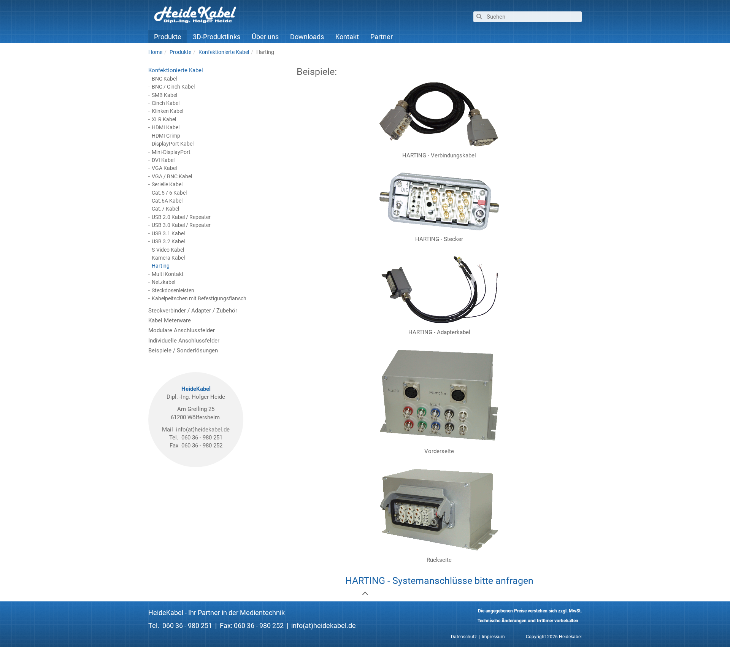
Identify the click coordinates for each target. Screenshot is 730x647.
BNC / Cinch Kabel (173, 87)
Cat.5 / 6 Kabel (169, 193)
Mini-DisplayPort (171, 152)
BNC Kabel (164, 79)
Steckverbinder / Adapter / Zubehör (192, 310)
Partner (381, 37)
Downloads (307, 37)
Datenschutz (464, 636)
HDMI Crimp (166, 136)
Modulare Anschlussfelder (181, 330)
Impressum (493, 636)
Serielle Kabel (167, 184)
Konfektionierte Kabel (175, 70)
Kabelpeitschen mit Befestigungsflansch (199, 298)
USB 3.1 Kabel (168, 233)
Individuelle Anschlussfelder (183, 340)
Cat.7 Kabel (165, 209)
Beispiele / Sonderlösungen (183, 350)
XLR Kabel (164, 119)
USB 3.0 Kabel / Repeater (181, 225)
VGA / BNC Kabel (172, 176)
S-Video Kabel (168, 250)
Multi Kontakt (168, 274)
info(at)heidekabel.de (203, 429)
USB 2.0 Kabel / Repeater (181, 217)
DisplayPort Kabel (173, 144)
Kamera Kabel (168, 258)
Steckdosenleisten (173, 290)
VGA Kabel (164, 168)
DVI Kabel (163, 160)
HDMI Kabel (165, 127)
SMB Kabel (164, 95)
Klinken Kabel (167, 111)
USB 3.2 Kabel (168, 241)
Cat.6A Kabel (167, 201)
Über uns (265, 37)
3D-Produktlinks (216, 37)
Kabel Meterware (169, 320)
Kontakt (347, 37)
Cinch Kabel (165, 103)
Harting (161, 266)
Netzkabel (163, 282)
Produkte (167, 37)
